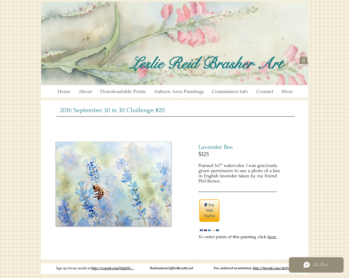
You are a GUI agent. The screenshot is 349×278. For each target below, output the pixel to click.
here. (272, 236)
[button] (303, 58)
